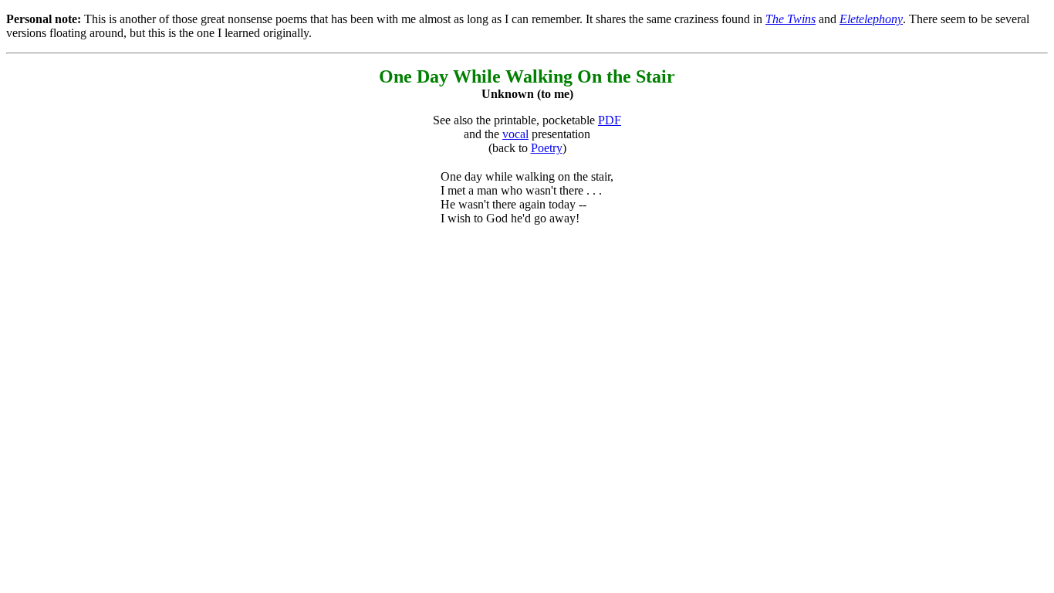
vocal (515, 134)
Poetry (546, 147)
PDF (609, 120)
